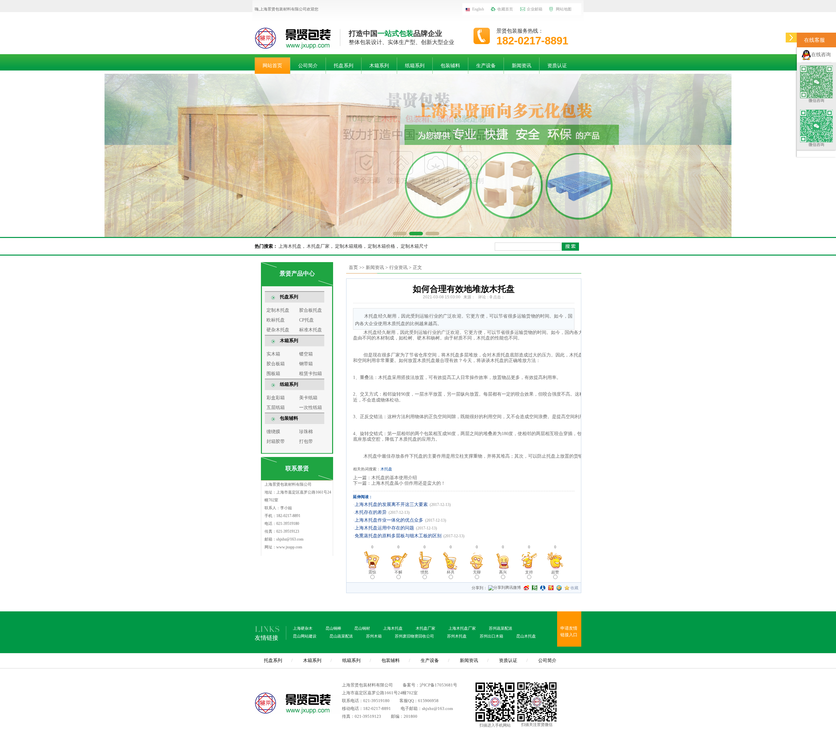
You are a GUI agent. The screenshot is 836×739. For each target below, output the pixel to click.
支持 (529, 572)
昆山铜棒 (333, 628)
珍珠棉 (306, 431)
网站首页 (272, 65)
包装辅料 (450, 65)
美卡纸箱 (308, 397)
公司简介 (308, 65)
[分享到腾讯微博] (504, 588)
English (478, 9)
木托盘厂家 (318, 246)
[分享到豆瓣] (534, 587)
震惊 (372, 572)
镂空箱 (306, 354)
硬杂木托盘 (277, 329)
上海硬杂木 (303, 628)
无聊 (477, 572)
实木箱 (273, 354)
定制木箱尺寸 (414, 246)
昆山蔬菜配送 (341, 636)
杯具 (451, 572)
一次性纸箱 (310, 407)
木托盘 (386, 469)
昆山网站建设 (304, 636)
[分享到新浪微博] (526, 587)
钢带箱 (306, 363)
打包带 (306, 441)
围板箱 (273, 373)
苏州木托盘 (457, 636)
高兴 (503, 572)
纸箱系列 (415, 65)
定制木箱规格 (348, 246)
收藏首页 (505, 9)
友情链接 (266, 638)
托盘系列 (343, 65)
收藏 (574, 588)
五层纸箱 (275, 407)
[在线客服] (791, 40)
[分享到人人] (542, 587)
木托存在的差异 (371, 512)
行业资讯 (398, 267)
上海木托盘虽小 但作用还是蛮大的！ (408, 483)
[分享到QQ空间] (559, 587)
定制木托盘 (277, 310)
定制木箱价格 (381, 246)
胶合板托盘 (310, 310)
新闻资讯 (521, 65)
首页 (353, 267)
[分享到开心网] (551, 587)
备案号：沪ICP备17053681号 (430, 685)
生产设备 (486, 65)
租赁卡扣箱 (310, 373)
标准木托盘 (310, 329)
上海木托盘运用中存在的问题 (384, 528)
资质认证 (557, 65)
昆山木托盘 (526, 636)
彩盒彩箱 (275, 397)
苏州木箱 (374, 636)
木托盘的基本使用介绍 (394, 477)
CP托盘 (306, 320)
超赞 (555, 572)
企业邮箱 (534, 9)
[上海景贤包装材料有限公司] (297, 37)
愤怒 (424, 572)
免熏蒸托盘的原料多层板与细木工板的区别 (398, 535)
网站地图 (563, 9)
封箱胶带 (275, 441)
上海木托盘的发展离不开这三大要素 (391, 504)
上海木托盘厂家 (462, 628)
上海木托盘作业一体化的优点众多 (389, 520)
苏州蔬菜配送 (500, 628)
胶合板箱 (275, 363)
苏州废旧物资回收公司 (414, 636)
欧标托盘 (275, 320)
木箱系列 (379, 65)
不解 (398, 572)
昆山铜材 (362, 628)
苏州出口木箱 (491, 636)
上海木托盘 (290, 246)
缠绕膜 (273, 431)
